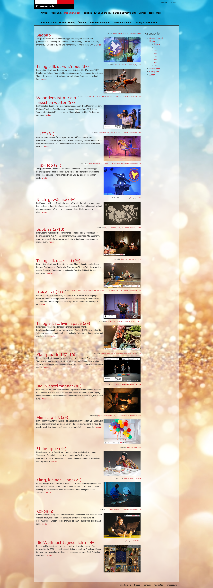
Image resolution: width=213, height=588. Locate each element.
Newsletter (158, 585)
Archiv (152, 75)
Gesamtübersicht (156, 38)
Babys (133, 259)
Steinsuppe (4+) (51, 448)
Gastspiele (154, 72)
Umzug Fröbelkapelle (146, 22)
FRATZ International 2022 (117, 163)
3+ (120, 33)
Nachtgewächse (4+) (56, 199)
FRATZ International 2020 (113, 322)
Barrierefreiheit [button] (49, 22)
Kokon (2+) (46, 511)
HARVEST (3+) (49, 291)
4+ (121, 33)
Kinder (133, 33)
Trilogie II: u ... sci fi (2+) (58, 260)
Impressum (172, 585)
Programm (56, 12)
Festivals (138, 415)
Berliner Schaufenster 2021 (99, 290)
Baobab (43, 35)
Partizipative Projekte (124, 12)
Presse (137, 585)
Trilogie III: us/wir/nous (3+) (62, 66)
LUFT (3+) (45, 133)
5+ (123, 33)
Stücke (115, 33)
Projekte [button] (87, 12)
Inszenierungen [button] (72, 12)
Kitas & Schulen (102, 12)
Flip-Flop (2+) (48, 165)
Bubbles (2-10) (50, 229)
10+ (129, 33)
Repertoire (138, 33)
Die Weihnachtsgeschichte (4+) (66, 542)
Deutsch (173, 3)
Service (142, 12)
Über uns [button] (82, 22)
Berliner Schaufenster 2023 (117, 96)
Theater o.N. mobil (122, 22)
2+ (118, 33)
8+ (125, 33)
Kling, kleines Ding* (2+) (59, 479)
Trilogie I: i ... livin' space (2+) (63, 323)
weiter (98, 45)
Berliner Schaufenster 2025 (133, 96)
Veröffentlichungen (99, 22)
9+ (127, 33)
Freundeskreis (124, 585)
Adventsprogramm (133, 384)
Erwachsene (154, 69)
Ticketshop (155, 12)
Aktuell (44, 12)
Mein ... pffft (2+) (52, 417)
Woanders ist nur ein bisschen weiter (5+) (56, 100)
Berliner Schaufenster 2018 (121, 353)
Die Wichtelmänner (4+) (59, 385)
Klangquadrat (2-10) (55, 354)
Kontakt (147, 585)
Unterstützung (67, 22)
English (164, 3)
